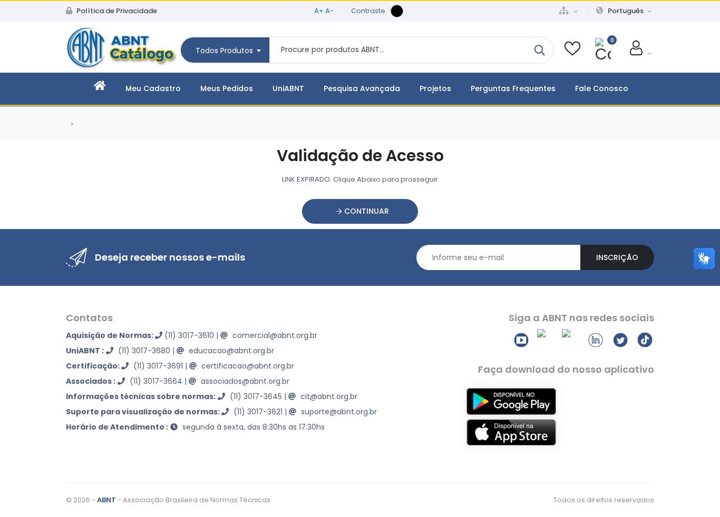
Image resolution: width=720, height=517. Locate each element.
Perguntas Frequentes (513, 88)
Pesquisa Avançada (362, 88)
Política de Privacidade (116, 11)
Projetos (435, 88)
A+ (319, 11)
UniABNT (288, 88)
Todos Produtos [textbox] (224, 50)
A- (329, 11)
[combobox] (224, 50)
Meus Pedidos (226, 88)
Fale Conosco (601, 88)
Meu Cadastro (153, 88)
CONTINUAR (365, 211)
